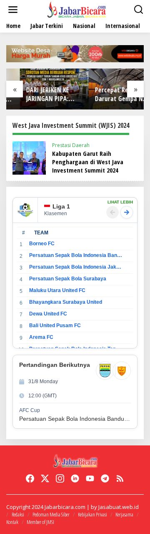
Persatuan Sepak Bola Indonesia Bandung (75, 255)
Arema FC (41, 337)
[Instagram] (60, 478)
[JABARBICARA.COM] (77, 9)
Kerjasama (124, 514)
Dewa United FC (48, 314)
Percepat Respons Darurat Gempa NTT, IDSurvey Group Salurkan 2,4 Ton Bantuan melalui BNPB (110, 94)
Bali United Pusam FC (55, 325)
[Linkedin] (75, 478)
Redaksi (18, 514)
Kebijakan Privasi (92, 514)
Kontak (12, 522)
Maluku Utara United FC (57, 290)
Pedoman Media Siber (51, 514)
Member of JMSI (40, 522)
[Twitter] (45, 478)
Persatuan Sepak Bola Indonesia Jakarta (75, 267)
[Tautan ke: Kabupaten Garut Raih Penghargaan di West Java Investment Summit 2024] (29, 157)
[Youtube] (90, 478)
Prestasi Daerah (71, 145)
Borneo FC (42, 244)
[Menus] (13, 9)
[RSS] (120, 478)
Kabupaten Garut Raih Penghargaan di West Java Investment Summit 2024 (87, 161)
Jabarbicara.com (65, 507)
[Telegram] (105, 478)
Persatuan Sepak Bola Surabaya (67, 279)
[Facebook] (30, 478)
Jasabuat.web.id (118, 507)
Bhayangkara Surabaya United (65, 302)
